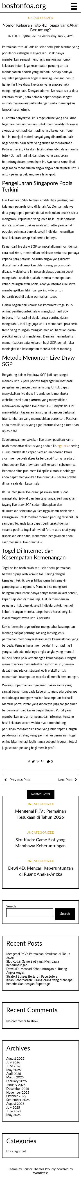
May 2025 (13, 1115)
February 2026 (16, 1081)
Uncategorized (40, 18)
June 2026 (13, 1066)
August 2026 (15, 1058)
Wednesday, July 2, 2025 (57, 36)
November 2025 (17, 1092)
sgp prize (64, 446)
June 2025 (13, 1111)
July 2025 (13, 1107)
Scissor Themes (33, 1169)
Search (11, 906)
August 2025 (15, 1103)
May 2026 (13, 1070)
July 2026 (13, 1062)
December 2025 (17, 1088)
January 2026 (15, 1085)
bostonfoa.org (24, 6)
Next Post (65, 780)
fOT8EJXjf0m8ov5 (24, 36)
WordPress (40, 1173)
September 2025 (18, 1100)
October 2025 (16, 1096)
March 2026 (15, 1077)
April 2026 (13, 1074)
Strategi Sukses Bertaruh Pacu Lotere (31, 976)
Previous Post (19, 780)
